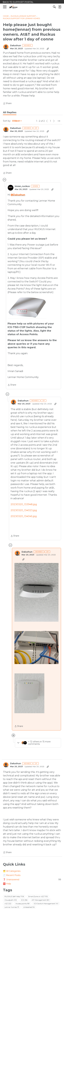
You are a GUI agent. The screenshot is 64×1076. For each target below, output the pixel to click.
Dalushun (15, 45)
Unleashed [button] (29, 907)
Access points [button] (22, 903)
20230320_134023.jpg (24, 510)
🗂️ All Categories (11, 871)
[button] (36, 592)
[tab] (9, 112)
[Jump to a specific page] (58, 121)
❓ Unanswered (32, 879)
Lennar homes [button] (11, 907)
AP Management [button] (40, 900)
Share (7, 103)
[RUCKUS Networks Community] (13, 6)
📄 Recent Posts (11, 875)
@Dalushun (18, 194)
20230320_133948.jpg (24, 504)
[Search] (54, 7)
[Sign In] (59, 7)
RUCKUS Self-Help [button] (14, 896)
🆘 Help (7, 883)
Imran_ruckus (22, 186)
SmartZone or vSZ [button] (38, 896)
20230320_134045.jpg (24, 516)
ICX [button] (24, 900)
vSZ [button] (7, 903)
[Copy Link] (48, 48)
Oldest (16, 120)
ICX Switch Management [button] (46, 903)
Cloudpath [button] (10, 900)
